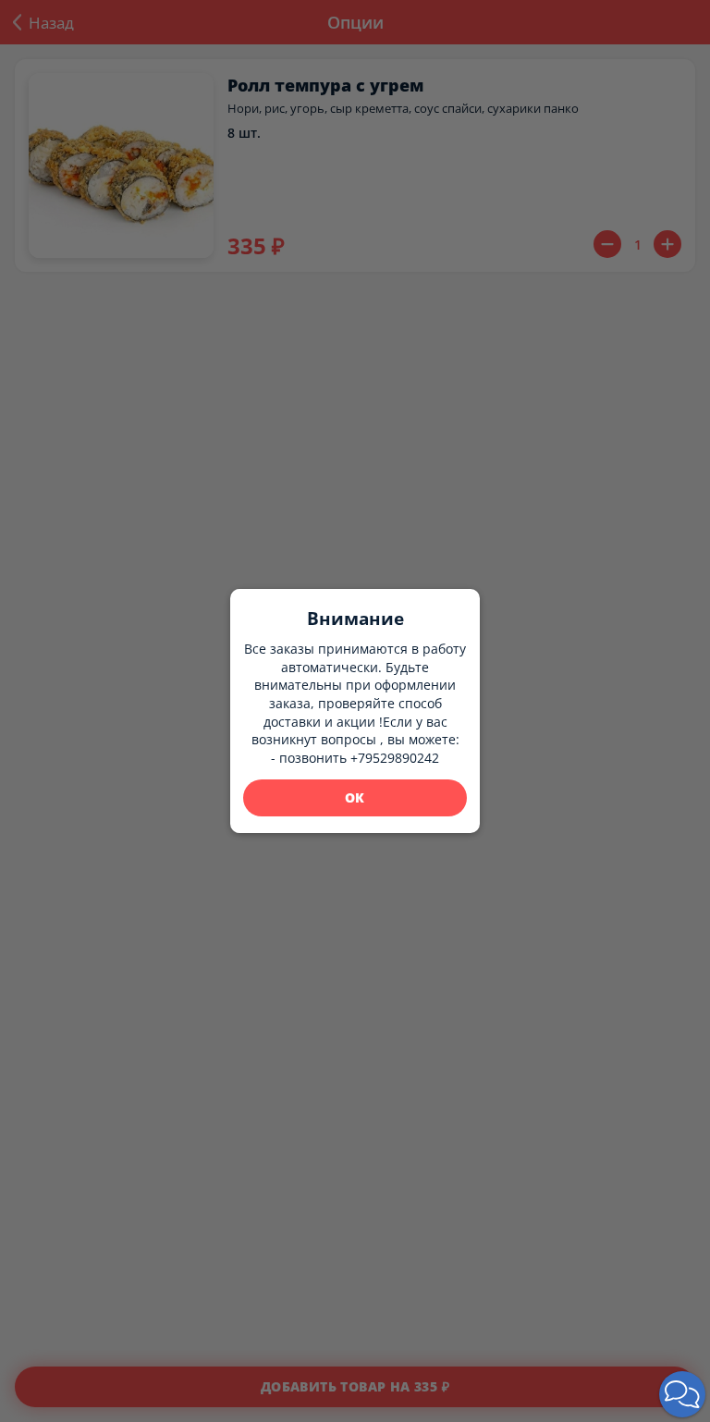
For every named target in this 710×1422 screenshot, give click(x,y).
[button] (682, 1394)
